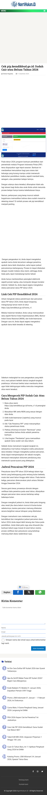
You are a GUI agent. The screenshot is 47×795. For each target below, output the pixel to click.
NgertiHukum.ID (22, 791)
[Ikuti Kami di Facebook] (33, 771)
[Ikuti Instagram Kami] (37, 771)
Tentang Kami (23, 780)
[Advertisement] (23, 38)
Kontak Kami (23, 784)
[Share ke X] (29, 592)
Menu (3, 11)
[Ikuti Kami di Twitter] (42, 771)
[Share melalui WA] (40, 592)
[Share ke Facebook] (18, 592)
